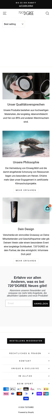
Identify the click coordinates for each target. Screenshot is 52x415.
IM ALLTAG (25, 376)
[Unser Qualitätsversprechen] (26, 86)
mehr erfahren (26, 190)
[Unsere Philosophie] (26, 144)
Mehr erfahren (26, 261)
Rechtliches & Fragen (25, 353)
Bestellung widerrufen (26, 341)
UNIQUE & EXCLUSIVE (25, 368)
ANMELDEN (41, 303)
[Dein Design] (26, 211)
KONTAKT (25, 361)
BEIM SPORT (25, 384)
